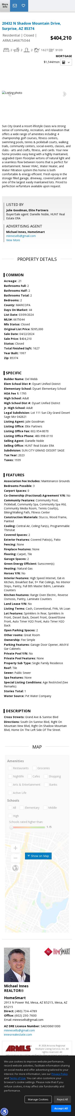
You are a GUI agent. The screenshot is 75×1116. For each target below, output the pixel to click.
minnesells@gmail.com (21, 236)
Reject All (62, 1099)
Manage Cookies (38, 1099)
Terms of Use (17, 1078)
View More (13, 240)
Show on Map (39, 856)
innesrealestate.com (18, 1034)
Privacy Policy (59, 1074)
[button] (4, 1111)
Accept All (61, 1108)
